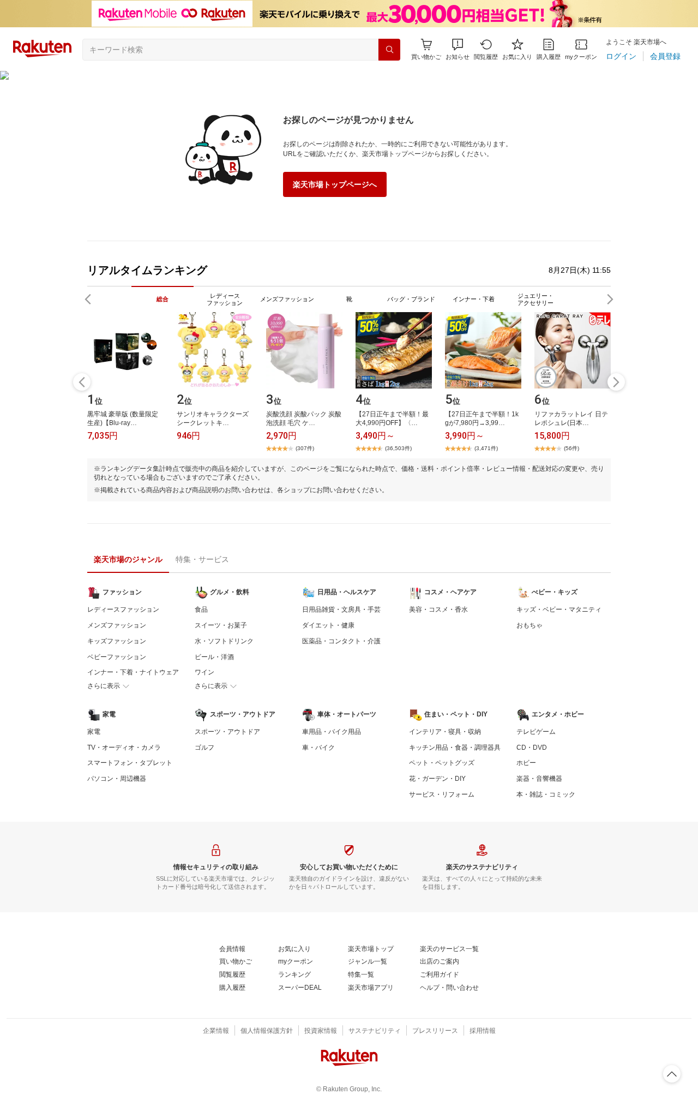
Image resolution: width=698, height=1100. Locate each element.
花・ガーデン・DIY (437, 778)
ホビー (526, 763)
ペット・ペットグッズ (441, 763)
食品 (201, 609)
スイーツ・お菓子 (221, 625)
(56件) (571, 448)
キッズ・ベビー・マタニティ (558, 609)
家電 (93, 732)
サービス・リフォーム (441, 794)
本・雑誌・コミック (545, 794)
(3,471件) (486, 448)
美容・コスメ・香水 (438, 609)
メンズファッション (116, 625)
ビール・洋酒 (214, 657)
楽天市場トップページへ (335, 184)
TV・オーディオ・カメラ (124, 747)
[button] (458, 49)
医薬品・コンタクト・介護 (341, 641)
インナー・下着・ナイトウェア (133, 672)
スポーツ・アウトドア (227, 732)
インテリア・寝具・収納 (445, 732)
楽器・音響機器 (539, 778)
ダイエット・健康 (328, 625)
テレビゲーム (536, 732)
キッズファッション (116, 641)
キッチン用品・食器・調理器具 (455, 747)
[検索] (389, 50)
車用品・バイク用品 (331, 732)
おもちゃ (529, 625)
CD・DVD (531, 747)
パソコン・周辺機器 (116, 778)
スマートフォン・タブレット (129, 763)
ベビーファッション (116, 657)
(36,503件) (398, 448)
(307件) (305, 448)
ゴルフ (204, 747)
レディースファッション (123, 609)
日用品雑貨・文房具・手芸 (341, 609)
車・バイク (318, 747)
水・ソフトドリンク (224, 641)
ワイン (204, 672)
